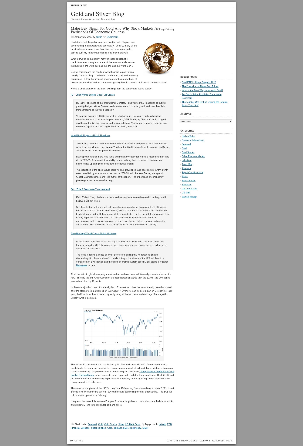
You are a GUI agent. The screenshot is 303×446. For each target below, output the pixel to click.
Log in (229, 441)
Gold (100, 424)
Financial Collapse (80, 428)
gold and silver (120, 428)
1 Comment (112, 37)
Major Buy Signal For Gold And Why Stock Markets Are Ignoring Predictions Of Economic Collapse (122, 30)
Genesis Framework (199, 441)
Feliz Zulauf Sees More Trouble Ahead (90, 189)
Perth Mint (187, 164)
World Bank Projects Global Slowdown (90, 135)
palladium (186, 160)
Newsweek (81, 265)
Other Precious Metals (193, 156)
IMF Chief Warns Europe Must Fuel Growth (93, 94)
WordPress (218, 441)
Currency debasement (193, 140)
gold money (135, 428)
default (162, 424)
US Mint (186, 192)
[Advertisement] (201, 48)
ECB (169, 424)
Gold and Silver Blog (97, 13)
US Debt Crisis (132, 424)
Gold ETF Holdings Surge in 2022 (199, 82)
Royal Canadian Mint (192, 172)
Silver (121, 424)
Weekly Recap (189, 196)
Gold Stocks (110, 424)
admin (99, 37)
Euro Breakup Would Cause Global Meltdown (93, 233)
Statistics (186, 184)
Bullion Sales (188, 136)
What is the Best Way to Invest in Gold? (202, 90)
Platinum (186, 168)
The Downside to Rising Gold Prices (200, 86)
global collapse (98, 428)
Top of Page (76, 441)
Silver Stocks (189, 180)
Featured (92, 424)
